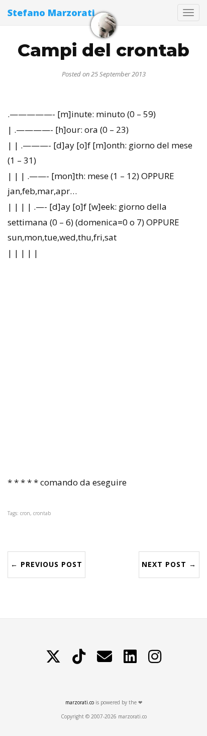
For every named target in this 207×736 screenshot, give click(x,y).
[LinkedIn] (130, 656)
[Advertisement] (103, 368)
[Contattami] (104, 656)
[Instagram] (154, 656)
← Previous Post (46, 564)
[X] (53, 656)
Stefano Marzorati (51, 13)
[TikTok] (78, 656)
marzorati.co (79, 702)
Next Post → (169, 564)
